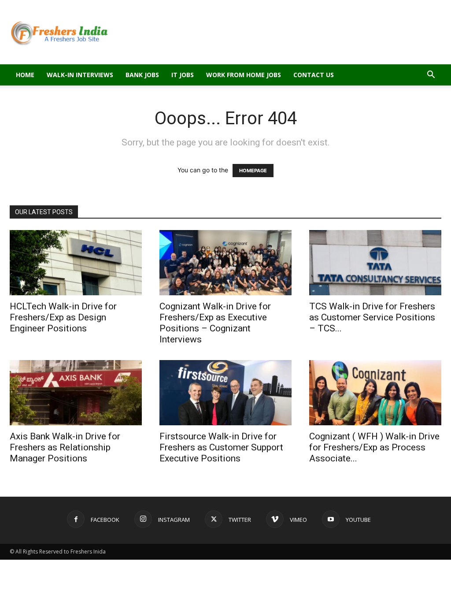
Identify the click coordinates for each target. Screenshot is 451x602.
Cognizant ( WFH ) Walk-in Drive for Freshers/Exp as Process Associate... (374, 447)
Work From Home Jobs (243, 75)
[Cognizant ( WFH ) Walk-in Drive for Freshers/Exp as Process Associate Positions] (375, 392)
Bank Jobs (142, 75)
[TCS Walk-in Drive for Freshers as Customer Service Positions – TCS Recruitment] (375, 262)
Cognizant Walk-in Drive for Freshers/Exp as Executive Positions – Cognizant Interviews (215, 323)
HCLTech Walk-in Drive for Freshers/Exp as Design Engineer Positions (63, 317)
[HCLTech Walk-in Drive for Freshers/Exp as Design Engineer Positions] (76, 262)
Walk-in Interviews (80, 75)
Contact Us (313, 75)
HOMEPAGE (253, 170)
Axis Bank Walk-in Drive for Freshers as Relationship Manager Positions (65, 447)
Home (25, 75)
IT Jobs (182, 75)
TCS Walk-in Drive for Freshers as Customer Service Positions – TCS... (372, 317)
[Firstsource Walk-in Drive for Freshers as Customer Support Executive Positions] (225, 392)
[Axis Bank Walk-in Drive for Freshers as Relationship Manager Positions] (76, 392)
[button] (430, 75)
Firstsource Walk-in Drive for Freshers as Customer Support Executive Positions (221, 447)
